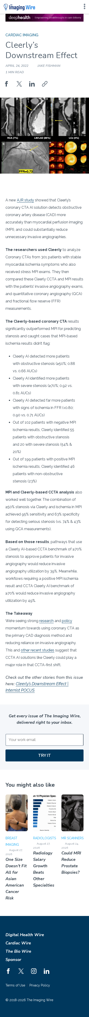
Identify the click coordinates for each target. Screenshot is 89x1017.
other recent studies (37, 650)
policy (67, 621)
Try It (44, 755)
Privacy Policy (39, 985)
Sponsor (13, 959)
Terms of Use (15, 985)
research (46, 621)
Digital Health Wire (24, 935)
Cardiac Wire (18, 943)
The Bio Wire (18, 951)
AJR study (25, 200)
